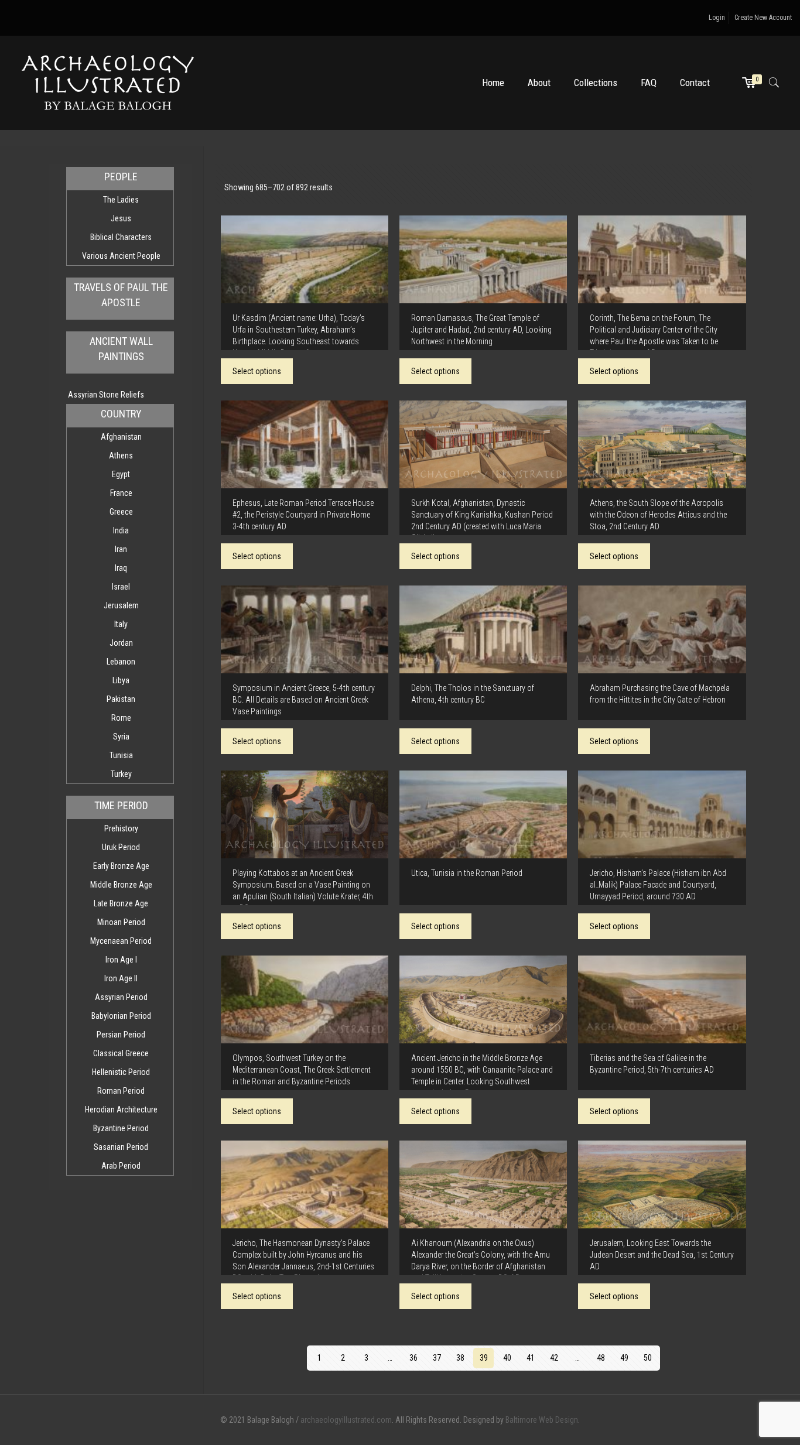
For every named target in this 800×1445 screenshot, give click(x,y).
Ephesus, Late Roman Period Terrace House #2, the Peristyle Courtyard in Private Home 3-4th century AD (303, 514)
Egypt (121, 474)
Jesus (121, 218)
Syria (121, 736)
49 (624, 1357)
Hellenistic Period (121, 1072)
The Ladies (121, 199)
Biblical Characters (121, 237)
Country (121, 414)
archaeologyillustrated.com (346, 1420)
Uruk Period (121, 847)
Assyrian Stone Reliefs (106, 394)
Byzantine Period (121, 1128)
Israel (121, 586)
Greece (121, 511)
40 (507, 1357)
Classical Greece (121, 1053)
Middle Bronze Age (121, 884)
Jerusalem (121, 605)
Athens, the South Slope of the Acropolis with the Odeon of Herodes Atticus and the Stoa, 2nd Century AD (658, 514)
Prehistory (121, 828)
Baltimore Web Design (541, 1420)
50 (648, 1357)
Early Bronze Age (121, 866)
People (121, 176)
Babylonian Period (121, 1016)
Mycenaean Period (121, 941)
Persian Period (121, 1034)
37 (437, 1357)
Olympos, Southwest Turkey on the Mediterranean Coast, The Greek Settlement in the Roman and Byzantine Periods (302, 1069)
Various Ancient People (121, 256)
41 (531, 1357)
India (121, 530)
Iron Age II (121, 978)
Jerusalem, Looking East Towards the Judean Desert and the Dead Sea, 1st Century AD (662, 1254)
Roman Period (121, 1090)
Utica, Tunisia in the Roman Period (466, 873)
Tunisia (121, 755)
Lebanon (121, 661)
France (121, 493)
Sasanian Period (121, 1147)
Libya (120, 680)
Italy (121, 624)
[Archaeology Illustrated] (108, 82)
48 (601, 1357)
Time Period (121, 805)
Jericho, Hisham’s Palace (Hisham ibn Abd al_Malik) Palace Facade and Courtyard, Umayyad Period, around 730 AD (658, 884)
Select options (257, 371)
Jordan (121, 643)
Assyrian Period (121, 997)
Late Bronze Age (121, 903)
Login (717, 17)
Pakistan (121, 699)
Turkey (121, 774)
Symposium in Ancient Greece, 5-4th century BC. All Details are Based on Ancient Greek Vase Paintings (304, 699)
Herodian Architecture (121, 1109)
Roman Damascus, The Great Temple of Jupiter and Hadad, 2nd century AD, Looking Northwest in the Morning (481, 329)
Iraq (121, 568)
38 (460, 1357)
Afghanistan (121, 436)
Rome (121, 717)
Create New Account (763, 17)
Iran (121, 549)
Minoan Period (121, 922)
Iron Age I (121, 959)
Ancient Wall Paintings (121, 348)
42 (554, 1357)
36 (413, 1357)
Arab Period (121, 1165)
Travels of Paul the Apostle (121, 295)
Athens (121, 455)
